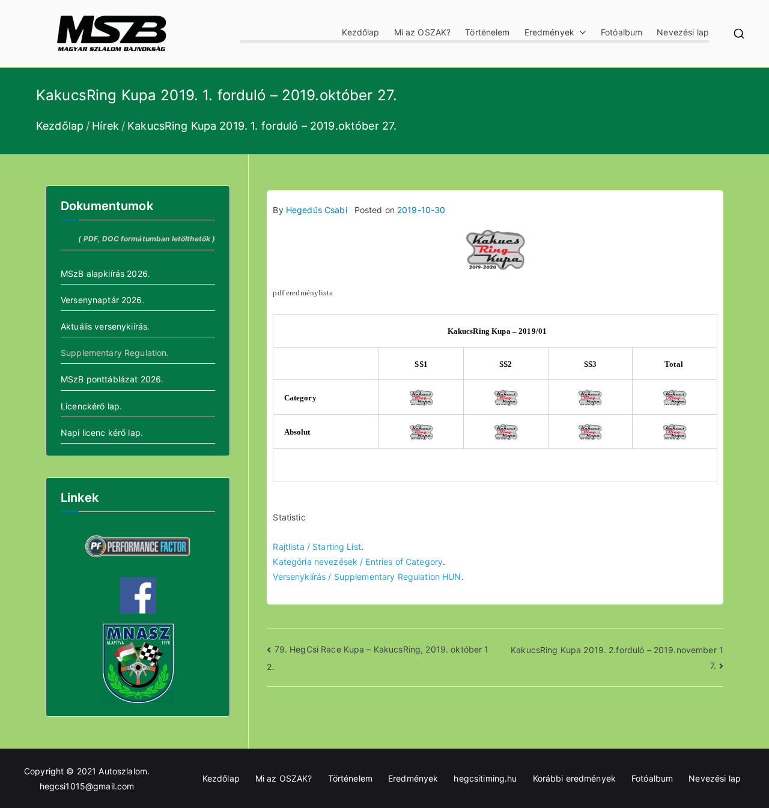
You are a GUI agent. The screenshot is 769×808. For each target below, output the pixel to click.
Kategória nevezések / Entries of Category (358, 561)
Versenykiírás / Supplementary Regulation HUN (367, 576)
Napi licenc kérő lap (101, 432)
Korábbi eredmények (574, 778)
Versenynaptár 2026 (101, 300)
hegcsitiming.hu (485, 778)
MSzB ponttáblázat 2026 (111, 379)
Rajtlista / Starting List (317, 546)
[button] (580, 32)
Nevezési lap (683, 32)
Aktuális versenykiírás (104, 326)
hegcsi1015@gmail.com (87, 786)
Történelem (487, 32)
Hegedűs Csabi (316, 210)
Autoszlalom (123, 771)
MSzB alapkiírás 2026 (104, 273)
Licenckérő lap (90, 406)
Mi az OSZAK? (422, 32)
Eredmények (549, 32)
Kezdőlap (360, 32)
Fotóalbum (621, 32)
